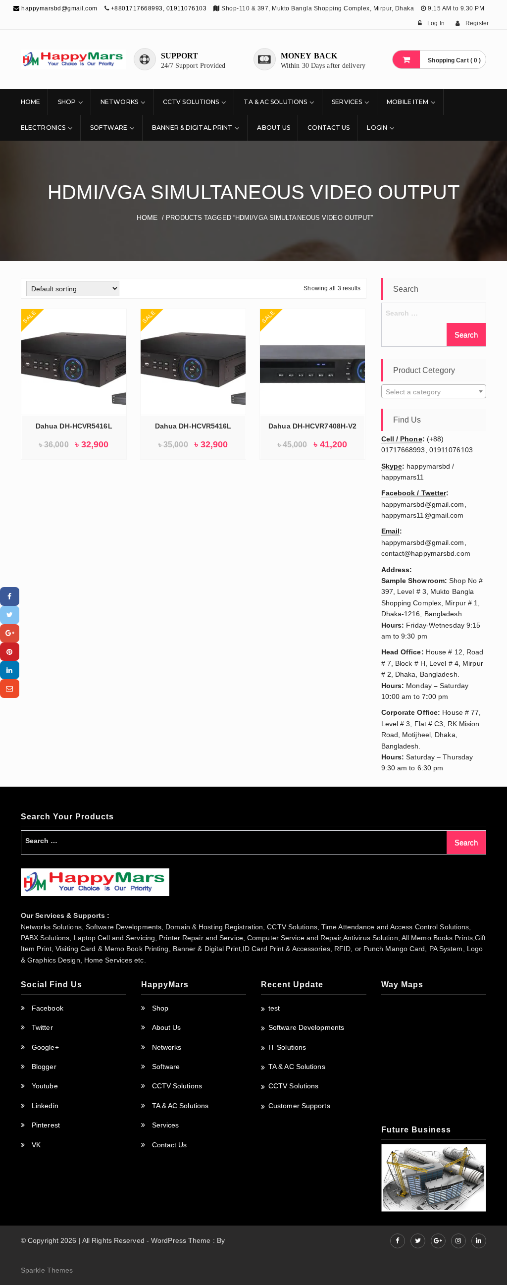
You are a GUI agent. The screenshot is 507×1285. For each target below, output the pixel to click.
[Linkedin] (9, 670)
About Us (273, 127)
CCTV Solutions (191, 102)
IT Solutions (287, 1047)
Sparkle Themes (47, 1270)
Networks (119, 102)
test (274, 1008)
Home (30, 102)
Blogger (44, 1067)
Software (108, 127)
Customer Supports (299, 1106)
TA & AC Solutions (275, 102)
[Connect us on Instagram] (458, 1240)
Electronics (43, 127)
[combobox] (434, 391)
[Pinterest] (9, 651)
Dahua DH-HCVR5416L (74, 426)
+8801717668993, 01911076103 (159, 8)
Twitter (42, 1027)
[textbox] (434, 392)
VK (36, 1145)
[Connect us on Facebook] (397, 1240)
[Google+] (9, 633)
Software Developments (306, 1027)
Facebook (47, 1008)
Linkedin (45, 1106)
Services (347, 102)
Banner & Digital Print (192, 127)
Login (377, 127)
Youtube (45, 1086)
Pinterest (46, 1125)
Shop (67, 102)
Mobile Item (407, 102)
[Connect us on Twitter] (417, 1240)
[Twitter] (9, 615)
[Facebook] (9, 596)
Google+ (45, 1047)
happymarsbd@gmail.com (59, 8)
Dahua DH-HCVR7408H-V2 (312, 426)
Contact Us (328, 127)
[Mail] (9, 688)
